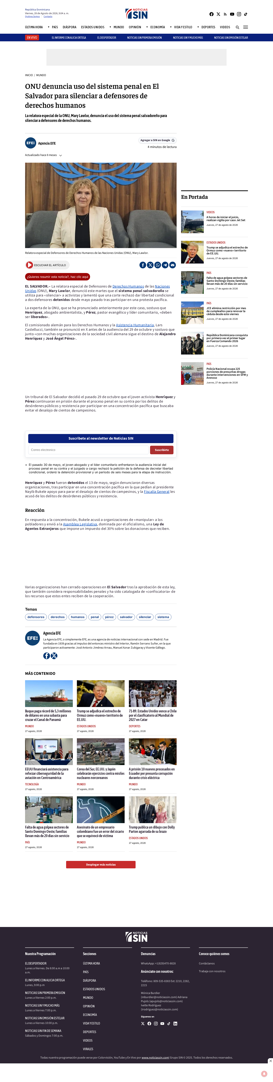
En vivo (32, 37)
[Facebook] (211, 14)
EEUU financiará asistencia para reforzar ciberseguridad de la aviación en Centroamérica (46, 773)
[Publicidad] (214, 129)
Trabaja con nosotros (212, 971)
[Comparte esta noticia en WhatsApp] (157, 265)
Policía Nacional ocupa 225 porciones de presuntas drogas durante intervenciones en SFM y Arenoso (227, 373)
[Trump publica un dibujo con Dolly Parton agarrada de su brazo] (153, 809)
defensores (35, 617)
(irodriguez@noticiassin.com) (159, 1009)
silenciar (145, 617)
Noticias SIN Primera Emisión (144, 37)
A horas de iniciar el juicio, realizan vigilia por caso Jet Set (226, 219)
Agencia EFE (47, 143)
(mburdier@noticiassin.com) (159, 997)
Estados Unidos (92, 27)
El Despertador (106, 37)
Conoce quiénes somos (214, 954)
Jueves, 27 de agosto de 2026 (222, 225)
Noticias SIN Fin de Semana (43, 1031)
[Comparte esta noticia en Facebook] (142, 265)
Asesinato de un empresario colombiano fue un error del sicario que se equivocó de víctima (100, 831)
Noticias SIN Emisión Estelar (231, 37)
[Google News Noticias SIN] (225, 14)
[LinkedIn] (175, 1023)
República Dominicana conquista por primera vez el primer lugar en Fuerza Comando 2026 (227, 338)
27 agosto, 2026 (33, 731)
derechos (58, 617)
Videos (225, 27)
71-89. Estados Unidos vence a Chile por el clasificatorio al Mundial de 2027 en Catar (153, 715)
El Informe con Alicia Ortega (45, 980)
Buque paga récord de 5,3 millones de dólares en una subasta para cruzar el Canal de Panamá (48, 715)
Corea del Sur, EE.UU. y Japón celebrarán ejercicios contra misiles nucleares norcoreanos (100, 773)
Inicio (29, 75)
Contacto (48, 16)
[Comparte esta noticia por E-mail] (172, 265)
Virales (88, 1049)
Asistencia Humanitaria (135, 325)
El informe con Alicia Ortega (69, 37)
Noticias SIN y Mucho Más (188, 37)
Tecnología (32, 784)
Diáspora (70, 27)
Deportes (208, 27)
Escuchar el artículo (50, 265)
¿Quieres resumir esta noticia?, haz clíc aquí (57, 277)
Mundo (119, 27)
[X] (143, 1023)
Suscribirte (162, 450)
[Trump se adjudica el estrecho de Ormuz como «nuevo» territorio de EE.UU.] (101, 693)
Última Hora (34, 27)
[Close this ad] (270, 1060)
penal (95, 617)
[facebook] (149, 1023)
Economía (157, 27)
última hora (91, 963)
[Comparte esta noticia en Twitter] (150, 265)
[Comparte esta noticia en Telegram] (165, 265)
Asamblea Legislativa (80, 524)
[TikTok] (246, 14)
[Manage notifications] (264, 1074)
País (55, 27)
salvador (126, 617)
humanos (77, 617)
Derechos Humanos (128, 286)
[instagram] (156, 1023)
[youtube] (162, 1023)
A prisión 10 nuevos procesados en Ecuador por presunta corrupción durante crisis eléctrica (152, 773)
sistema (163, 617)
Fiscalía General (156, 491)
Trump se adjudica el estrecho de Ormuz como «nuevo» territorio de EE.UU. (100, 715)
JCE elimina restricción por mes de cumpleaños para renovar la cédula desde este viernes (226, 311)
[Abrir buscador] (237, 27)
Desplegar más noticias (101, 865)
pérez (109, 617)
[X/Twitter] (218, 14)
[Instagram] (239, 14)
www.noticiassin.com (155, 1058)
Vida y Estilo (183, 27)
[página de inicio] (136, 14)
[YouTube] (232, 14)
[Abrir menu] (245, 27)
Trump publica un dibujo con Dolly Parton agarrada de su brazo (152, 829)
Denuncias (148, 954)
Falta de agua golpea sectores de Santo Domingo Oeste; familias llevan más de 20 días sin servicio (47, 831)
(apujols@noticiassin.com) (166, 1001)
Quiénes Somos (32, 16)
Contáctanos (207, 963)
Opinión (135, 27)
